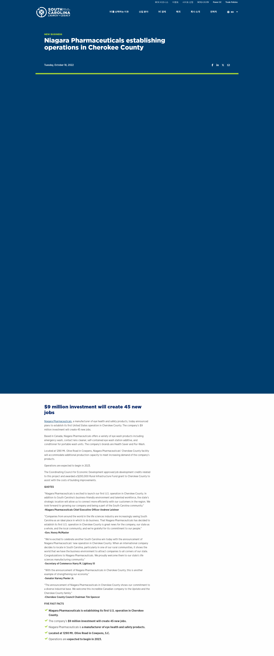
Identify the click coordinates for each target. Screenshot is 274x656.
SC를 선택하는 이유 (119, 11)
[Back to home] (53, 11)
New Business (53, 34)
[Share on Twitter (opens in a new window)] (221, 65)
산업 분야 (143, 11)
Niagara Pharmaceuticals (58, 421)
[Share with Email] (227, 65)
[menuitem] (119, 12)
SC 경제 (162, 11)
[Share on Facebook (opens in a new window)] (211, 65)
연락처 (213, 11)
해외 (178, 11)
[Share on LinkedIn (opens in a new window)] (216, 65)
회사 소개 (195, 11)
